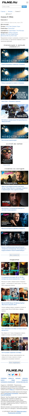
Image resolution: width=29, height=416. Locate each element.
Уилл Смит (9, 26)
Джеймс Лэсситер (6, 34)
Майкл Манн (14, 34)
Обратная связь (21, 411)
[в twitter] (12, 374)
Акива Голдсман (13, 32)
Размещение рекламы (14, 413)
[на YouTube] (16, 374)
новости (11, 378)
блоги (2, 380)
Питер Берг (11, 28)
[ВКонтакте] (9, 374)
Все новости (14, 255)
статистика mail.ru (22, 382)
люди (13, 380)
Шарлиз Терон (16, 26)
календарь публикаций (8, 382)
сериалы (25, 378)
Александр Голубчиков (11, 393)
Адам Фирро (12, 30)
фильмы (18, 378)
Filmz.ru (12, 389)
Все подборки (14, 362)
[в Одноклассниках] (19, 374)
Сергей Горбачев (6, 395)
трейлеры (4, 378)
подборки (25, 380)
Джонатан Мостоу (5, 35)
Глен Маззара (20, 30)
